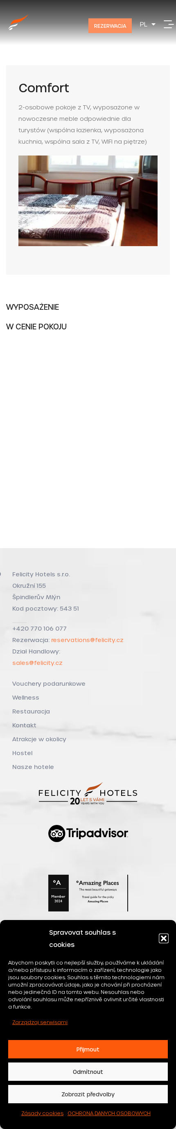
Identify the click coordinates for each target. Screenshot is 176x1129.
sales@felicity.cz (37, 662)
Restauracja (31, 711)
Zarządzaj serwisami (40, 1022)
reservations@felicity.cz (87, 639)
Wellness (25, 697)
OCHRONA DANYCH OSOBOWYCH (109, 1113)
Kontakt (24, 725)
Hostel (22, 752)
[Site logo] (18, 31)
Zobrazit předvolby (88, 1094)
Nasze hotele (33, 766)
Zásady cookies (42, 1113)
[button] (164, 938)
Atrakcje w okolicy (39, 739)
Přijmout (88, 1049)
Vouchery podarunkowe (49, 683)
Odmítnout (88, 1072)
